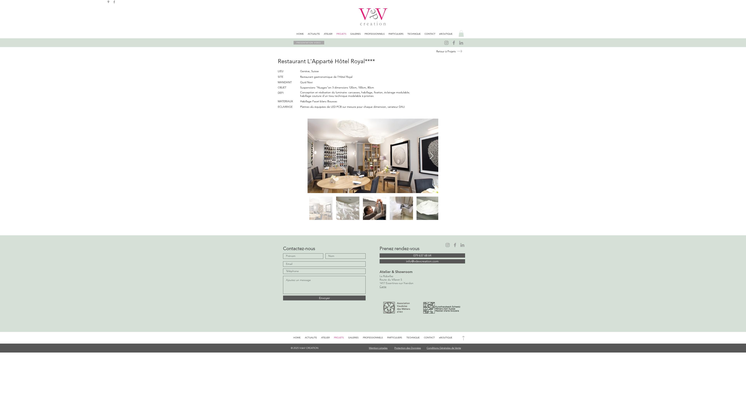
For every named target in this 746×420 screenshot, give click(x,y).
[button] (461, 33)
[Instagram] (446, 43)
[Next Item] (431, 156)
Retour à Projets (446, 51)
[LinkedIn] (461, 43)
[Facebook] (454, 43)
